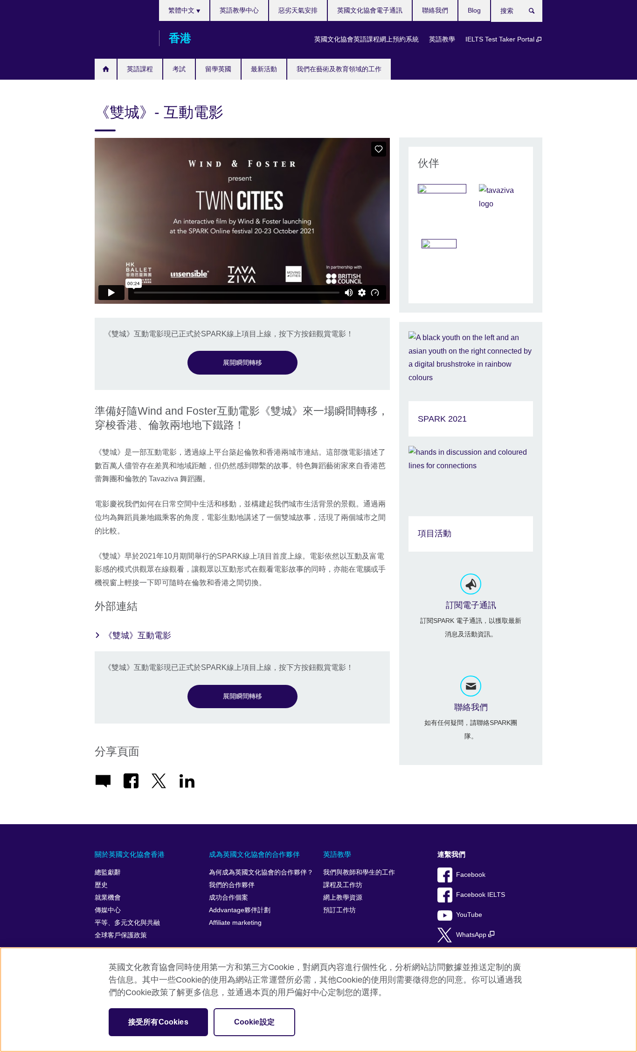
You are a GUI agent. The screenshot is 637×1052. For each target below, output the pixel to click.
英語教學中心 (239, 10)
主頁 (106, 69)
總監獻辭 (108, 872)
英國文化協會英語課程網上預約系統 (366, 39)
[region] (318, 999)
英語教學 (442, 39)
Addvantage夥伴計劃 (239, 910)
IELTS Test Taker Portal (500, 39)
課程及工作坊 (342, 884)
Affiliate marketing (235, 922)
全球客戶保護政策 (121, 935)
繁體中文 (182, 10)
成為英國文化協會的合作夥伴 (254, 854)
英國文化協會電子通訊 (369, 10)
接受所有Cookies (158, 1022)
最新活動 (264, 69)
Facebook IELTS (480, 894)
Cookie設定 (254, 1022)
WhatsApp (472, 934)
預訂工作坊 (339, 910)
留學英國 (218, 69)
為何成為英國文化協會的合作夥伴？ (261, 872)
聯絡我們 (435, 10)
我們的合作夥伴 (232, 884)
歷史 (101, 884)
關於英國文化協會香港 (130, 854)
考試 (179, 69)
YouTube (469, 914)
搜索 (536, 12)
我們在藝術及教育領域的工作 (339, 69)
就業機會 (108, 897)
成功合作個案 (228, 897)
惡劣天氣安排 (298, 10)
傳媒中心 (108, 910)
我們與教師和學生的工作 (359, 872)
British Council (122, 38)
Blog (474, 10)
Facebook (470, 874)
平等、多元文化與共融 (127, 922)
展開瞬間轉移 (242, 362)
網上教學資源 (342, 897)
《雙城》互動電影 (137, 635)
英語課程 (140, 69)
